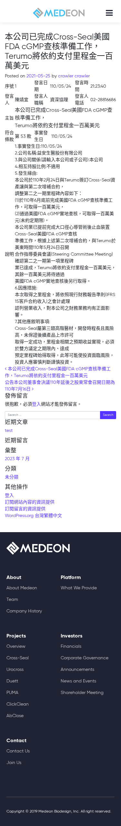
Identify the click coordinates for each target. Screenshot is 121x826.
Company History (24, 611)
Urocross (15, 669)
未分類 (11, 477)
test (9, 430)
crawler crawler (73, 76)
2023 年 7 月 (17, 459)
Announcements (77, 669)
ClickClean (17, 704)
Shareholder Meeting (82, 692)
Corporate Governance (84, 658)
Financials (71, 646)
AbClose (15, 716)
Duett (12, 681)
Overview (15, 646)
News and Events (78, 681)
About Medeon (21, 588)
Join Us (13, 762)
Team (12, 599)
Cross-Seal (17, 658)
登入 (36, 404)
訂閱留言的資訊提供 (25, 509)
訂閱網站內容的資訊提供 (30, 502)
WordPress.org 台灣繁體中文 (33, 516)
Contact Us (18, 751)
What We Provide (79, 588)
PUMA (12, 692)
